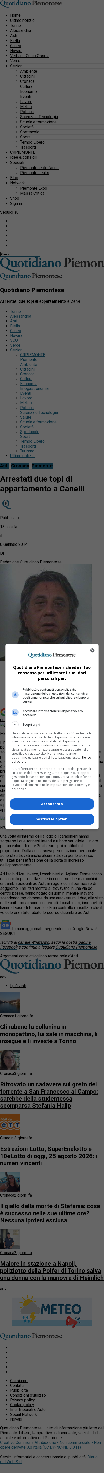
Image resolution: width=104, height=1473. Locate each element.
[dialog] (52, 736)
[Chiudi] (92, 650)
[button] (52, 724)
